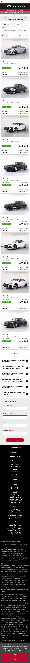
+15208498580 (15, 471)
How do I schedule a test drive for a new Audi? (13, 387)
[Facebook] (12, 488)
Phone (4, 422)
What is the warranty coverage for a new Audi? (13, 393)
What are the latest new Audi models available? (13, 361)
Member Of (14, 456)
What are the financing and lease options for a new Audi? (12, 374)
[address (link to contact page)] (1, 1)
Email (7, 414)
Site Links (14, 452)
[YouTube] (17, 488)
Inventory (14, 448)
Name (7, 405)
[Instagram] (15, 488)
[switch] (28, 1)
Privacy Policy (21, 650)
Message (8, 430)
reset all (3, 27)
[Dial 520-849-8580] (5, 1)
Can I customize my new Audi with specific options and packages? (13, 367)
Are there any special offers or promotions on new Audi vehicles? (12, 380)
